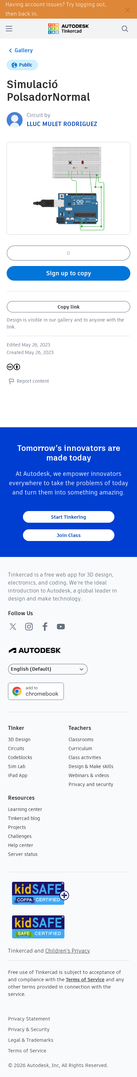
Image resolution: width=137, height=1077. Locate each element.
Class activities (84, 757)
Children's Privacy (67, 951)
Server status (23, 854)
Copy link (68, 306)
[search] (125, 29)
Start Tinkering (68, 516)
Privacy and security (90, 784)
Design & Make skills (90, 766)
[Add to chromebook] (36, 691)
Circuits (16, 748)
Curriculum (80, 748)
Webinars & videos (88, 775)
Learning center (25, 809)
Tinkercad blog (24, 818)
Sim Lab (16, 766)
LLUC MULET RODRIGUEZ (62, 124)
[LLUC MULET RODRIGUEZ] (15, 119)
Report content (33, 381)
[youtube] (61, 626)
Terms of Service (85, 979)
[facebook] (45, 626)
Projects (17, 827)
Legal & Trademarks (31, 1039)
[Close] (128, 9)
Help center (20, 845)
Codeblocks (20, 757)
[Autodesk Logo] (35, 651)
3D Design (19, 739)
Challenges (20, 836)
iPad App (17, 775)
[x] (13, 626)
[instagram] (29, 626)
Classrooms (80, 739)
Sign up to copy (68, 273)
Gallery (24, 50)
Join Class (69, 535)
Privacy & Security (29, 1029)
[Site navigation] (9, 29)
